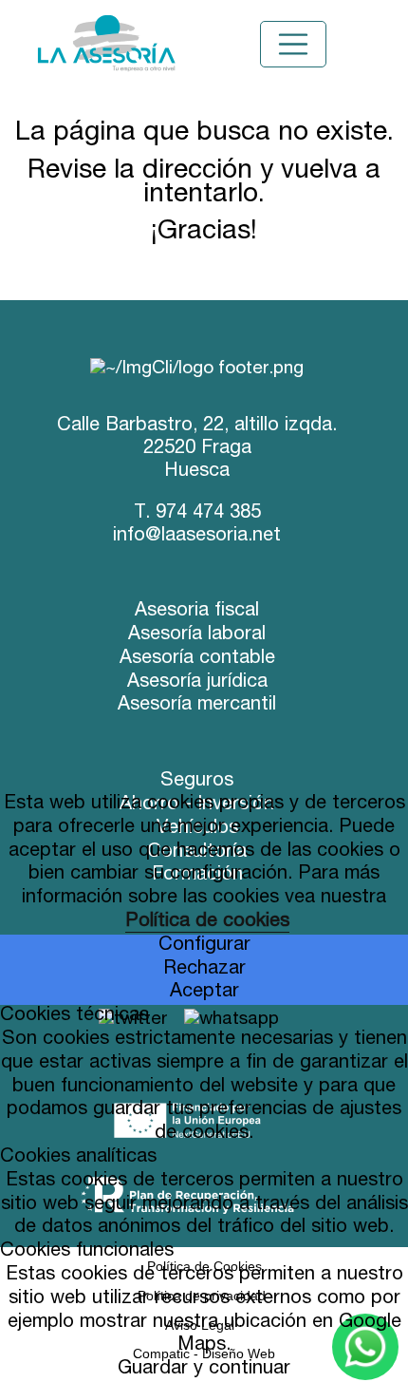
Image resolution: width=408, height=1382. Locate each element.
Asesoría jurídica (197, 682)
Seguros (196, 781)
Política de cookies (207, 922)
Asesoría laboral (197, 635)
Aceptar (204, 992)
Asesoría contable (197, 659)
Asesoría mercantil (197, 705)
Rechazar (204, 969)
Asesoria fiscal (197, 611)
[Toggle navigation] (293, 44)
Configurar (204, 946)
